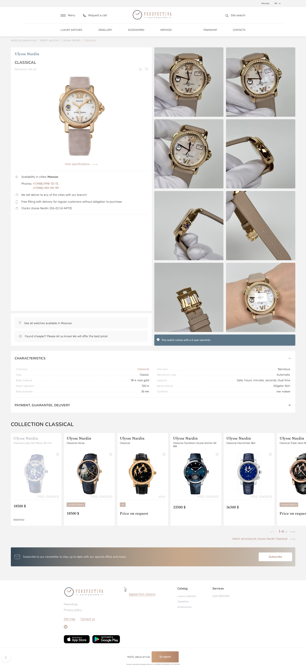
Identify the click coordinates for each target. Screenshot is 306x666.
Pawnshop (210, 29)
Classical (143, 369)
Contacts (239, 29)
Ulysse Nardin (27, 54)
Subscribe (275, 557)
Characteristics (30, 358)
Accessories (136, 29)
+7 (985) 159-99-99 (46, 188)
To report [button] (165, 657)
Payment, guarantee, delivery (42, 405)
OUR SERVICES (221, 596)
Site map (69, 619)
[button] (68, 15)
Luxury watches (71, 29)
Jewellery (105, 29)
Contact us (88, 619)
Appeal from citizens (142, 594)
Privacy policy (73, 610)
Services (166, 29)
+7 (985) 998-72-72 (45, 183)
